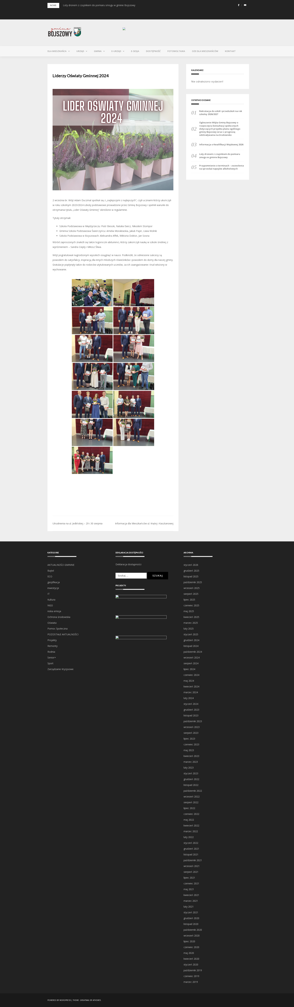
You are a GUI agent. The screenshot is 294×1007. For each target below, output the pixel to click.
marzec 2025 (191, 622)
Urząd (80, 51)
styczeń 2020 (191, 964)
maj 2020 (189, 953)
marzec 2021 (191, 900)
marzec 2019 (191, 981)
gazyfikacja (53, 582)
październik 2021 (193, 860)
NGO (50, 605)
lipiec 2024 (189, 669)
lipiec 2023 (189, 738)
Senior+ (51, 657)
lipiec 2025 (189, 599)
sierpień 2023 (191, 732)
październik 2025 (193, 582)
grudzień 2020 (191, 918)
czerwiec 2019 (191, 976)
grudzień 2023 (191, 709)
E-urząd (116, 51)
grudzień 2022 (191, 779)
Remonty (52, 646)
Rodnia (51, 651)
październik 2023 (193, 721)
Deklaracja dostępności (128, 564)
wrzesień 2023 (192, 727)
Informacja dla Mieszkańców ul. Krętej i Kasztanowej (144, 523)
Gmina (98, 51)
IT (48, 593)
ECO (49, 576)
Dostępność (153, 51)
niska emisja (54, 611)
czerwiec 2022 (191, 814)
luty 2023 (189, 767)
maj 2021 (189, 889)
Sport (50, 663)
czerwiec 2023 (191, 744)
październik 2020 (193, 929)
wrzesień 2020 (192, 935)
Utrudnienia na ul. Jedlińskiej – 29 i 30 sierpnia (77, 523)
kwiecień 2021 (191, 895)
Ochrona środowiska (58, 617)
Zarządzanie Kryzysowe (60, 669)
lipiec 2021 (189, 877)
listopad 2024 (191, 646)
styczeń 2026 (191, 564)
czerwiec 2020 (191, 947)
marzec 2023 (191, 761)
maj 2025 (189, 611)
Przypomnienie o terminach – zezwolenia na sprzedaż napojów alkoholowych (221, 167)
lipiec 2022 (189, 808)
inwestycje (53, 588)
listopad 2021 (191, 854)
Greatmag (85, 1000)
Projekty (52, 640)
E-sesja (135, 51)
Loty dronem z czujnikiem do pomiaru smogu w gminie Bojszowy (99, 5)
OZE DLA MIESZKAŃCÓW (205, 51)
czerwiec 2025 (191, 605)
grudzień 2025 (191, 570)
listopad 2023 (191, 715)
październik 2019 (193, 970)
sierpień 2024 (191, 663)
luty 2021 (189, 906)
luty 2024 (189, 698)
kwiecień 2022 (191, 825)
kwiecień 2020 (191, 958)
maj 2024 (189, 680)
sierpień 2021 (191, 871)
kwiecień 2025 (191, 617)
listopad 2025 (191, 576)
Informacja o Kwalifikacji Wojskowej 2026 (221, 144)
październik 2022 (193, 790)
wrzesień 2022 (192, 796)
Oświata (51, 622)
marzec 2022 (191, 831)
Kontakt (230, 51)
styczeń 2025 (191, 634)
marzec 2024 (191, 692)
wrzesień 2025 (192, 588)
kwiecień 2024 (191, 686)
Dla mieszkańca (57, 51)
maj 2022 (189, 819)
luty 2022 (189, 837)
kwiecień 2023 (191, 756)
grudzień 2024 (191, 640)
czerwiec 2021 (191, 883)
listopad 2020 (191, 924)
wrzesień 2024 (192, 657)
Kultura (51, 599)
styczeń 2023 (191, 773)
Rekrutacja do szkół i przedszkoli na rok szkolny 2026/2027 (220, 113)
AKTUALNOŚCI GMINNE (60, 564)
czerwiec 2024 (191, 675)
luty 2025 (189, 628)
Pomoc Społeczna (57, 628)
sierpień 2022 (191, 802)
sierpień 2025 (191, 593)
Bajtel (50, 570)
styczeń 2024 (191, 703)
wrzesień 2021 (192, 866)
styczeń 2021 (191, 912)
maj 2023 (189, 750)
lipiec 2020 (189, 941)
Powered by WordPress (59, 1000)
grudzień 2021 (191, 848)
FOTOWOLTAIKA (176, 51)
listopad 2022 (191, 785)
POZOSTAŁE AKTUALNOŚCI (62, 634)
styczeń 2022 (191, 842)
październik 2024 (193, 651)
